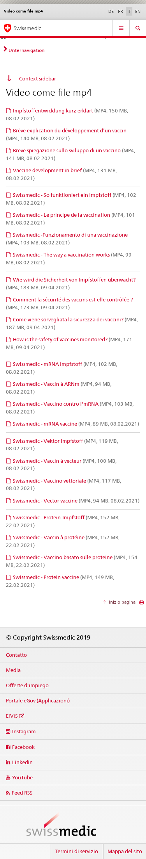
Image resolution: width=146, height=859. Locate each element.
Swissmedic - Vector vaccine (76, 500)
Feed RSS (22, 792)
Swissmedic (27, 28)
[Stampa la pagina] (141, 604)
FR (120, 11)
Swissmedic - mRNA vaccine (76, 424)
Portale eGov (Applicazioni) (38, 700)
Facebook (23, 747)
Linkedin (22, 762)
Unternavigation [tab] (26, 50)
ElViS (12, 716)
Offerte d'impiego (27, 685)
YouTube (22, 777)
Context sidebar (37, 78)
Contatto (16, 655)
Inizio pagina (121, 602)
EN (138, 11)
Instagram (24, 731)
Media (13, 670)
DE (111, 11)
